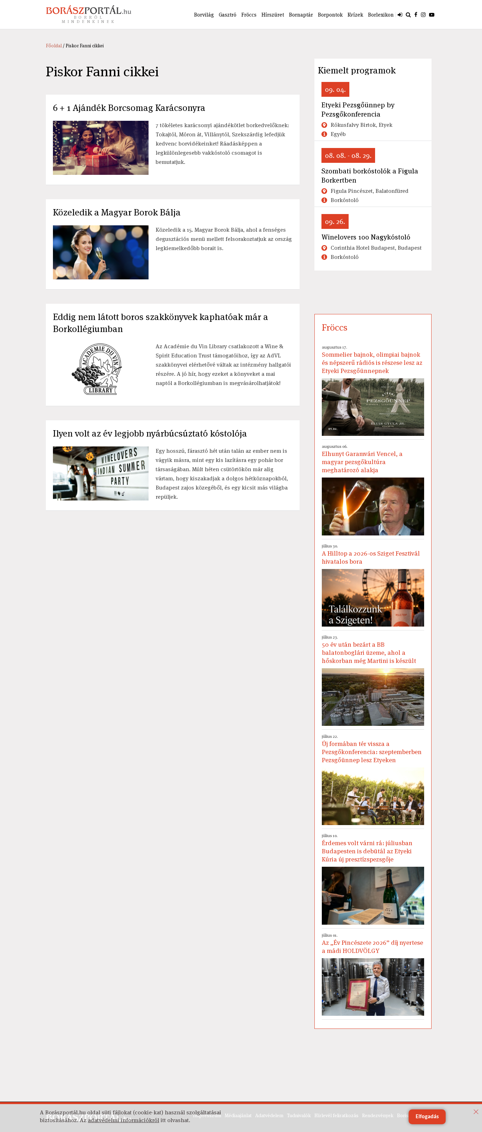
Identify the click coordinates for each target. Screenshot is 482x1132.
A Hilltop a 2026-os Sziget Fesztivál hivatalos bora (371, 554)
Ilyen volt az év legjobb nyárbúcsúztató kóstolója (150, 433)
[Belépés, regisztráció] (400, 14)
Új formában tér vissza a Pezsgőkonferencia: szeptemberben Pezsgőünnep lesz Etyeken (372, 749)
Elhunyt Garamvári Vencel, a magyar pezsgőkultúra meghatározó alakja (362, 459)
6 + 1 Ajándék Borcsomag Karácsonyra (129, 108)
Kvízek (355, 14)
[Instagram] (423, 14)
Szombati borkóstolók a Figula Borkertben (369, 175)
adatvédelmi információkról (123, 1120)
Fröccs (249, 14)
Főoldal (54, 46)
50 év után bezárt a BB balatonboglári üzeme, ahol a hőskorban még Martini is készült (369, 649)
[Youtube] (431, 14)
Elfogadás (427, 1117)
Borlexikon (381, 14)
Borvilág (204, 14)
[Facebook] (415, 14)
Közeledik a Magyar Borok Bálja (117, 212)
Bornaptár (301, 14)
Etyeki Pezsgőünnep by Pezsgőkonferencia (357, 109)
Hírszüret (272, 14)
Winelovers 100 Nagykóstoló (365, 237)
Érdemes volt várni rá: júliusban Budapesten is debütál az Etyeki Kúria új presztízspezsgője (367, 848)
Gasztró (227, 14)
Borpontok (330, 14)
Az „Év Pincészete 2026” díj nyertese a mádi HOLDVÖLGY (372, 943)
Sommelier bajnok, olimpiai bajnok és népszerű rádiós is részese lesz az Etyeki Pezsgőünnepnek (372, 359)
